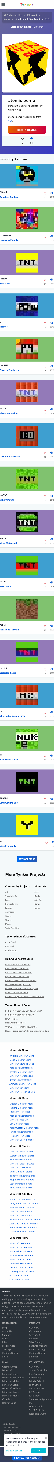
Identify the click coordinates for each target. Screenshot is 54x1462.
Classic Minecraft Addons (22, 1231)
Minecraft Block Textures (21, 1163)
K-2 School (34, 1391)
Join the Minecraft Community (18, 972)
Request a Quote (37, 1413)
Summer (33, 1356)
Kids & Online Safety (12, 1433)
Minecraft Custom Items (21, 1247)
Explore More (27, 859)
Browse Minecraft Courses (16, 968)
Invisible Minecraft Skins (21, 1055)
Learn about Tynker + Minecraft (27, 26)
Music (7, 924)
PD (30, 1402)
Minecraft (32, 15)
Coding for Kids (14, 15)
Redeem (33, 1338)
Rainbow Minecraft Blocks (22, 1175)
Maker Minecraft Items (20, 1251)
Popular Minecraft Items (21, 1255)
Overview (34, 1327)
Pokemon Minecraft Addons (23, 1227)
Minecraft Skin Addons (20, 1211)
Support (6, 1334)
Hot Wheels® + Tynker (15, 1022)
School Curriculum (38, 1370)
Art (6, 892)
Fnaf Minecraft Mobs (19, 1111)
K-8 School (34, 1395)
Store (5, 1356)
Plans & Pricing (37, 1349)
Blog (4, 1327)
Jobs (4, 1342)
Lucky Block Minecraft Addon (23, 1203)
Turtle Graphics (12, 928)
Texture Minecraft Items (21, 1267)
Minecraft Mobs (10, 1381)
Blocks (6, 19)
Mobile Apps (8, 1345)
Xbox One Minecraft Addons (23, 1223)
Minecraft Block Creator (21, 1151)
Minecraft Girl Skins (19, 1087)
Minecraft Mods (10, 1395)
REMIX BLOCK (27, 130)
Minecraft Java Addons (20, 1215)
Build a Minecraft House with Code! (20, 980)
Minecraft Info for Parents (16, 992)
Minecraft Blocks (11, 1384)
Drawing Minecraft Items (21, 1271)
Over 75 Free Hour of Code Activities (21, 1026)
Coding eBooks (10, 1352)
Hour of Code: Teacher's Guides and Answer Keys (27, 1031)
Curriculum (35, 1331)
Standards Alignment (40, 1399)
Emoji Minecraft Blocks (20, 1171)
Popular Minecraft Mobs (21, 1115)
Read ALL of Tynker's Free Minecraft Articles (24, 996)
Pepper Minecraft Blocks (21, 1179)
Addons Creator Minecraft (22, 1199)
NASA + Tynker (11, 1018)
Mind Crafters (11, 950)
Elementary (35, 1377)
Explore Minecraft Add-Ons (17, 976)
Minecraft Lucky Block (20, 1167)
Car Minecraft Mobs (19, 1123)
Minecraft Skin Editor (13, 1377)
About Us (7, 1331)
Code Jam (7, 1399)
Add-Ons (38, 900)
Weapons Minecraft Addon (22, 1207)
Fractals (8, 908)
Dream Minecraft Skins (20, 1079)
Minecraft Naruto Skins (21, 1075)
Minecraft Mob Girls (19, 1119)
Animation (10, 911)
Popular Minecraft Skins (21, 1067)
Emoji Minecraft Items (20, 1259)
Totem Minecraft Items (20, 1263)
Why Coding (35, 1342)
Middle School (36, 1381)
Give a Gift (34, 1334)
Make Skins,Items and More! (17, 964)
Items (37, 904)
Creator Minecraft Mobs (21, 1103)
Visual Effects (11, 896)
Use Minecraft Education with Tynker (21, 988)
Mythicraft (10, 946)
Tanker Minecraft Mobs (21, 1131)
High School (35, 1384)
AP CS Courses (36, 1388)
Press (5, 1338)
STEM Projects (36, 1410)
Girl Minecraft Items (19, 1275)
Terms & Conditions (12, 1427)
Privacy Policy (11, 1430)
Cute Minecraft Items (20, 1279)
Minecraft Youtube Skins (21, 1063)
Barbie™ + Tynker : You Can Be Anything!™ (23, 1010)
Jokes (7, 900)
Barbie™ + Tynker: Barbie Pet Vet (19, 1014)
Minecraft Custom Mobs (21, 1139)
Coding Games (9, 1366)
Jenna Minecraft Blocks (20, 1187)
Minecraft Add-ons (11, 1388)
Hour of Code (9, 1402)
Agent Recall (10, 942)
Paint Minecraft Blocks (20, 1159)
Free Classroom (37, 1373)
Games (8, 916)
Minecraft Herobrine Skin (22, 1091)
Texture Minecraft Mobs (21, 1107)
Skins (36, 892)
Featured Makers (38, 1345)
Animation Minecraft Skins (22, 1083)
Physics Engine (11, 904)
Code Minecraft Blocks (20, 1183)
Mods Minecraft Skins (20, 1059)
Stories (8, 920)
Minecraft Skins (10, 1373)
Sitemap (6, 1349)
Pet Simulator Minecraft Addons (25, 1219)
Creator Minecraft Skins (21, 1071)
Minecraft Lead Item (19, 1243)
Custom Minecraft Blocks (21, 1155)
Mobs (37, 908)
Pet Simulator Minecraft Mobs (24, 1127)
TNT (10, 120)
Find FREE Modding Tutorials (18, 984)
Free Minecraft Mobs (19, 1135)
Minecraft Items (10, 1391)
